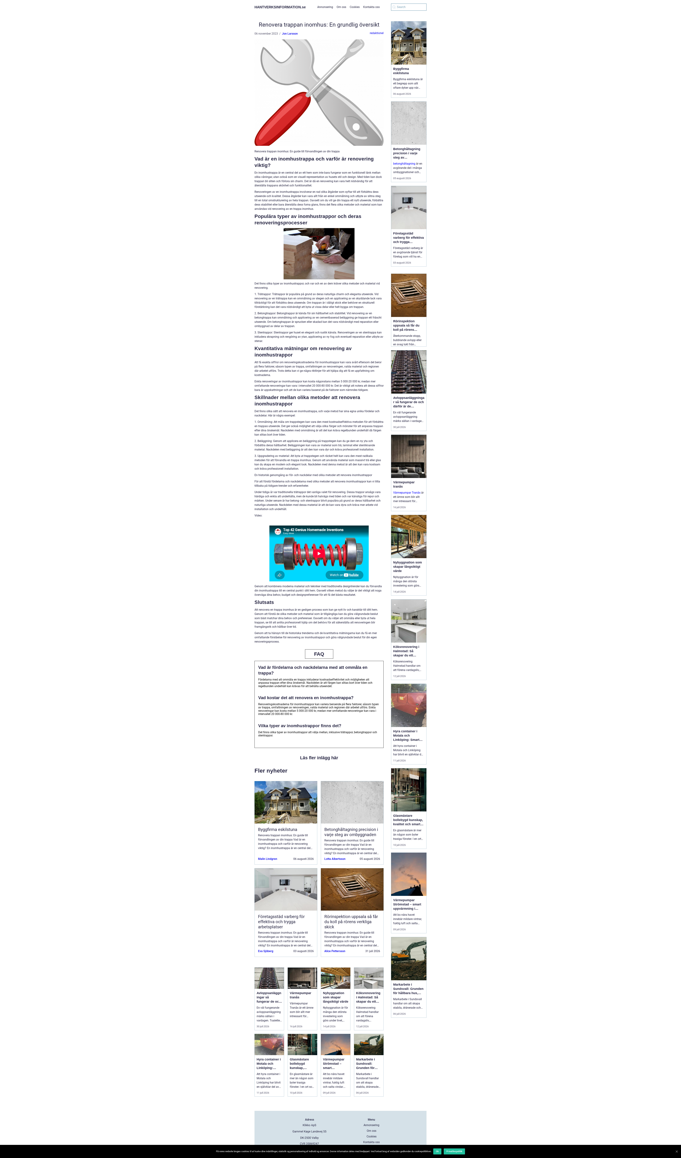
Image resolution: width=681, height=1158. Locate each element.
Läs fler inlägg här (319, 757)
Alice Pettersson (334, 951)
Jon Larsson (290, 33)
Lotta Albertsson (334, 859)
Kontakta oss (371, 7)
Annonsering (325, 7)
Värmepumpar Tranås (406, 492)
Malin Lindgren (267, 859)
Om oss (341, 7)
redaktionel (377, 33)
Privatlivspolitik (454, 1151)
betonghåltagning (404, 163)
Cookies (355, 7)
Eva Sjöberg (265, 951)
